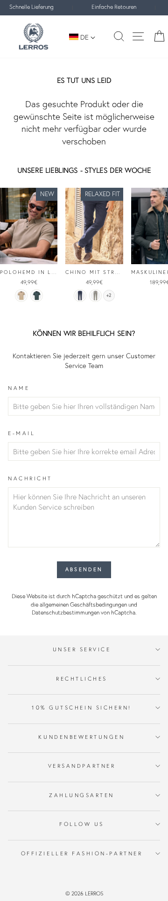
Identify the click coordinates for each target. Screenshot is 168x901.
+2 (108, 295)
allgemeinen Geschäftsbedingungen (83, 604)
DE (84, 37)
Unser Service (82, 649)
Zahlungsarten (81, 795)
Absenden (84, 569)
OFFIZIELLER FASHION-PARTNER (81, 853)
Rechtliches (81, 678)
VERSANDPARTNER (81, 765)
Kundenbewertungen (81, 736)
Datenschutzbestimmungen (65, 612)
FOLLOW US (81, 823)
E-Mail (21, 433)
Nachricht (30, 478)
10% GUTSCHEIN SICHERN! (82, 707)
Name (18, 387)
